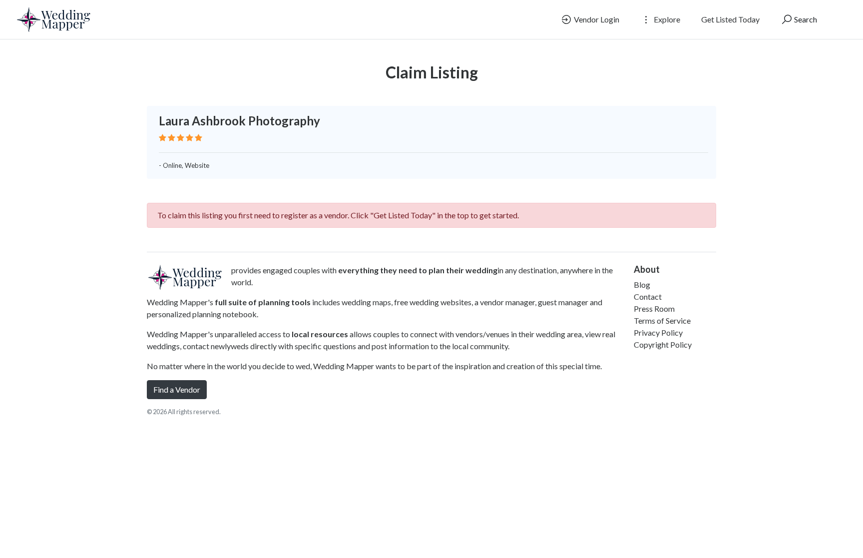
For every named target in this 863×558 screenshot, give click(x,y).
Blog (642, 284)
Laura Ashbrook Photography (239, 120)
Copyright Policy (663, 344)
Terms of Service (662, 320)
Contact (648, 296)
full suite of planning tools (263, 302)
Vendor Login (595, 19)
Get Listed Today (730, 19)
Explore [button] (666, 19)
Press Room (654, 308)
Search (805, 19)
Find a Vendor (176, 389)
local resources (320, 334)
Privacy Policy (658, 332)
